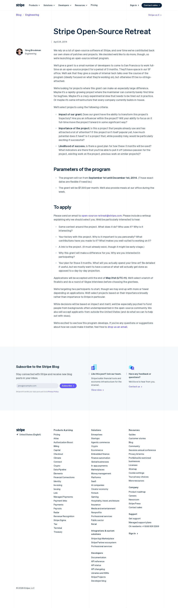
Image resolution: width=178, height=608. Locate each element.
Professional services (101, 516)
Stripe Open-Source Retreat (102, 31)
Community (134, 446)
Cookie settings (136, 472)
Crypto (57, 465)
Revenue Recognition (64, 516)
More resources (136, 480)
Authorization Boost (63, 442)
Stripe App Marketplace (102, 538)
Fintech (94, 492)
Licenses (133, 465)
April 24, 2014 (60, 41)
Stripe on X (153, 14)
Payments (59, 504)
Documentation (98, 557)
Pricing (94, 5)
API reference (98, 561)
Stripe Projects (98, 576)
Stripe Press (135, 503)
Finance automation (100, 457)
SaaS (93, 481)
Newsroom (134, 499)
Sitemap (133, 469)
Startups (95, 438)
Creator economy (99, 489)
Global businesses (100, 461)
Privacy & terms (136, 454)
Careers (132, 495)
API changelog (98, 569)
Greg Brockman (33, 50)
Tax (55, 524)
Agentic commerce (100, 442)
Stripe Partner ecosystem (103, 542)
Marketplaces (97, 469)
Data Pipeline (60, 469)
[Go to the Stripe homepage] (19, 430)
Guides (132, 434)
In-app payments (99, 465)
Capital (57, 450)
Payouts (58, 508)
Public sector (97, 520)
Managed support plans (140, 522)
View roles (96, 389)
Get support (135, 518)
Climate (57, 457)
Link (56, 492)
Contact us (134, 386)
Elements (58, 473)
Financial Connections (64, 477)
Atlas (56, 438)
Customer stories (137, 438)
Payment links (60, 500)
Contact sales (151, 5)
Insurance (96, 504)
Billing (56, 446)
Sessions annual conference (142, 450)
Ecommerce (97, 450)
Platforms (96, 477)
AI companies (97, 485)
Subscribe (67, 385)
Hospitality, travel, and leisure (105, 500)
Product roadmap (137, 491)
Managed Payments (63, 496)
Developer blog (98, 580)
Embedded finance (100, 454)
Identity (57, 481)
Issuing (57, 489)
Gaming (95, 496)
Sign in (133, 5)
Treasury (58, 531)
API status (96, 565)
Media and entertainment (103, 508)
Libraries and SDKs (100, 573)
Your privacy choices (139, 476)
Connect (58, 461)
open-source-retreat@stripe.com (101, 215)
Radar (56, 512)
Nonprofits (96, 512)
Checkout (58, 454)
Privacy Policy (53, 392)
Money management (101, 473)
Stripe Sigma (60, 520)
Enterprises (96, 434)
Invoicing (58, 485)
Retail (94, 524)
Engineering (32, 14)
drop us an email (117, 326)
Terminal (58, 528)
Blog (18, 14)
